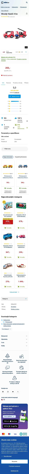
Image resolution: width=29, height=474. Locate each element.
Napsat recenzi (16, 96)
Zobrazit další (13, 292)
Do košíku (9, 228)
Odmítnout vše (14, 470)
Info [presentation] (3, 83)
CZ (4, 399)
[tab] (3, 83)
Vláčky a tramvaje (5, 7)
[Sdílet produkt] (27, 13)
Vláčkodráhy (15, 7)
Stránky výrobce (15, 309)
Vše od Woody (4, 10)
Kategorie (5, 298)
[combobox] (14, 52)
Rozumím (14, 461)
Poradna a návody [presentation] (17, 83)
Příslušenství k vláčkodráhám (8, 191)
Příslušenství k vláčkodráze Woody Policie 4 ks (23, 177)
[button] (14, 336)
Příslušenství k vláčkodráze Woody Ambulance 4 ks (8, 177)
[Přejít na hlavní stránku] (5, 2)
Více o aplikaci (8, 416)
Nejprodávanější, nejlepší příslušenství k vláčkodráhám (13, 325)
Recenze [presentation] (8, 83)
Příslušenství (23, 7)
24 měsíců (13, 306)
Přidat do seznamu (7, 75)
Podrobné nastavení (14, 466)
